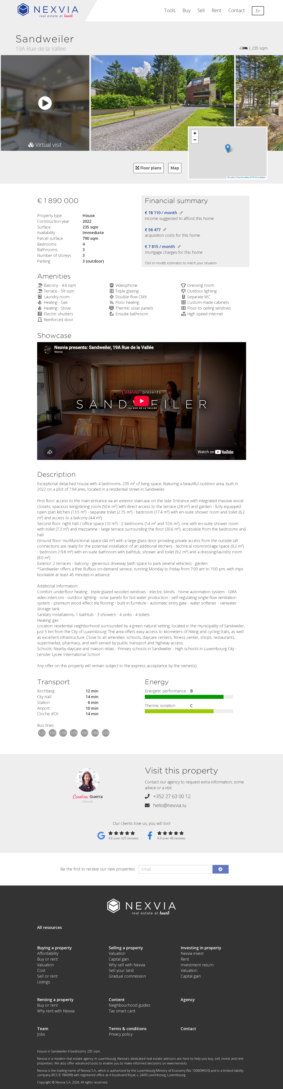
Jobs (41, 1034)
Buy (187, 10)
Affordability (47, 953)
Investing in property (201, 947)
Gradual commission (127, 976)
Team (42, 1028)
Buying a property (54, 947)
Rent (216, 10)
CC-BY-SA (253, 177)
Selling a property (126, 947)
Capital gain (119, 959)
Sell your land (121, 970)
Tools (170, 10)
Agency (188, 999)
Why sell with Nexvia (127, 964)
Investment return (197, 964)
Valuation (45, 964)
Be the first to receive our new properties (97, 869)
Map (174, 168)
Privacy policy (120, 1034)
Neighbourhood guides (129, 1005)
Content (117, 999)
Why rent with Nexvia (56, 1010)
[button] (228, 148)
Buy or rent (47, 959)
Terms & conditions (128, 1028)
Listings (43, 981)
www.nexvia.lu (177, 1063)
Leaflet (231, 177)
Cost (41, 970)
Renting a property (55, 999)
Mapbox (263, 177)
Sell (201, 10)
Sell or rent (47, 976)
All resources (49, 927)
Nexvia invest (192, 953)
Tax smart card (122, 1010)
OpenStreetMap (243, 177)
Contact (236, 10)
